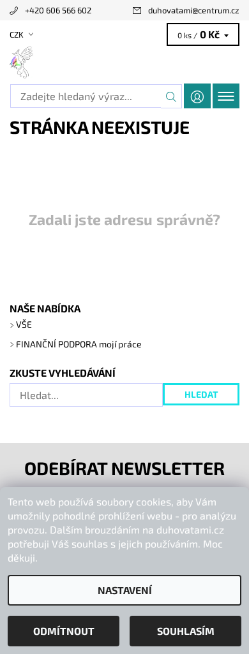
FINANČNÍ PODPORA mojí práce (79, 343)
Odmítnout (63, 631)
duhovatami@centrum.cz (193, 10)
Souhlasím (186, 631)
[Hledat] (171, 96)
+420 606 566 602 (58, 10)
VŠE (24, 324)
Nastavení (125, 590)
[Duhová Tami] (124, 62)
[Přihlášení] (197, 96)
